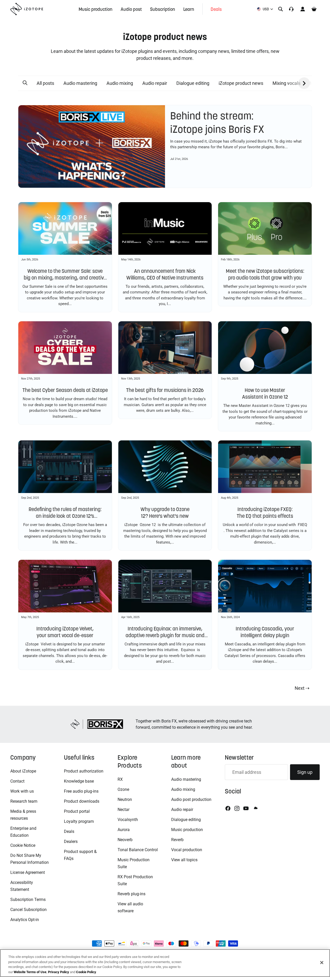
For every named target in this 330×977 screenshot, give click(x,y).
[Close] (321, 962)
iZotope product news (241, 83)
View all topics (184, 859)
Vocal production (186, 849)
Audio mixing (119, 83)
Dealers (71, 841)
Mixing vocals (286, 83)
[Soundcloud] (255, 808)
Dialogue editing (192, 83)
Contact (17, 781)
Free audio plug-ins (81, 791)
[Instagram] (237, 808)
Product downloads (81, 801)
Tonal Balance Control (138, 849)
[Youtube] (246, 808)
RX (120, 779)
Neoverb (125, 839)
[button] (25, 83)
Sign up (304, 772)
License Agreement (27, 872)
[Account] (302, 9)
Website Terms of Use (30, 972)
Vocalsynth (128, 819)
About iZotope (23, 771)
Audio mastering (80, 83)
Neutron (125, 799)
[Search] (280, 9)
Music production (187, 829)
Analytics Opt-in (24, 919)
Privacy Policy (58, 972)
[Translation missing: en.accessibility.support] (291, 9)
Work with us (22, 791)
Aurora (124, 829)
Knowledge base (79, 781)
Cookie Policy (86, 972)
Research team (23, 801)
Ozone (123, 789)
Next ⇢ (302, 688)
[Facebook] (228, 808)
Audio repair (154, 83)
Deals (69, 831)
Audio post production (191, 799)
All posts (45, 83)
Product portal (77, 811)
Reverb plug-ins (131, 893)
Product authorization (83, 771)
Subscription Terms (28, 899)
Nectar (123, 809)
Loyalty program (79, 821)
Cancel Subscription (28, 909)
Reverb (177, 839)
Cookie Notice (22, 845)
